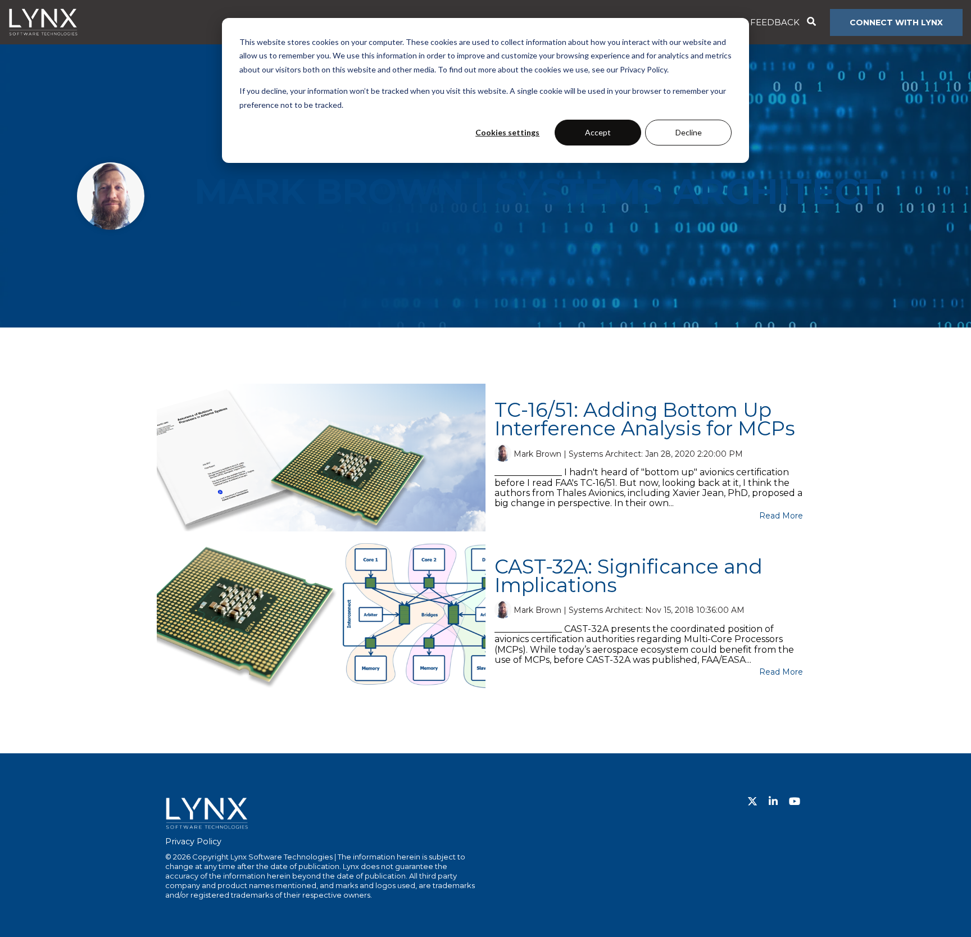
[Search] (811, 22)
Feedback (775, 22)
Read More (781, 515)
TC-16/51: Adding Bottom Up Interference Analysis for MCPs (644, 419)
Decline (688, 132)
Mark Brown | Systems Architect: (579, 453)
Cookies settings (507, 132)
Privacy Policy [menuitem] (193, 841)
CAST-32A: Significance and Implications (628, 575)
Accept (598, 132)
